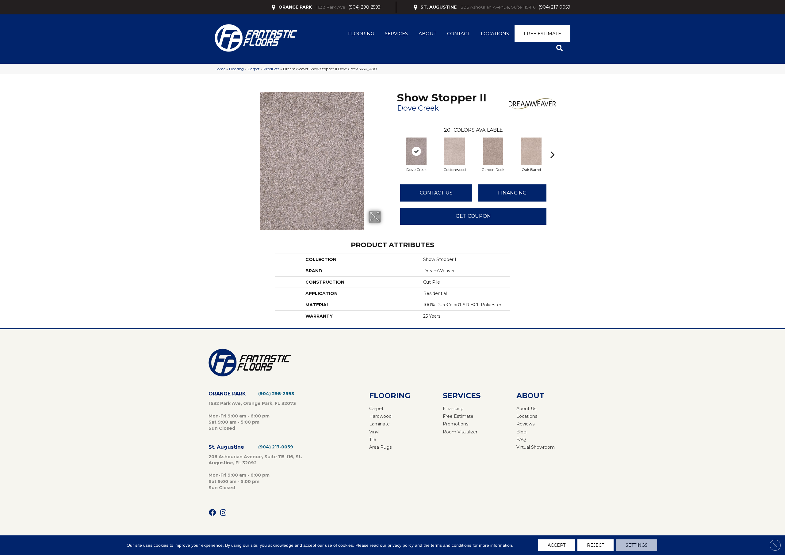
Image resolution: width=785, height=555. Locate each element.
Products (271, 68)
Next (552, 145)
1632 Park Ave (330, 7)
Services (396, 33)
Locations (495, 33)
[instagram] (223, 513)
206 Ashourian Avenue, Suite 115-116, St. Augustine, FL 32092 (255, 460)
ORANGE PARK (295, 7)
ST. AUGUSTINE (438, 7)
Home (220, 68)
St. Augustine (226, 447)
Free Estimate (542, 33)
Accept (556, 545)
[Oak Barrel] (531, 151)
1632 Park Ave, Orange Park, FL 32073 (252, 403)
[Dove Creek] (416, 151)
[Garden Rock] (493, 151)
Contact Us (436, 193)
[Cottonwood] (455, 151)
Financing (512, 193)
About (427, 33)
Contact (458, 33)
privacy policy (401, 545)
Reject (595, 545)
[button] (560, 48)
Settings (637, 545)
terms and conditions (451, 545)
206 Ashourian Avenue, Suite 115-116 (498, 7)
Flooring (361, 33)
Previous (394, 145)
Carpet (253, 68)
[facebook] (212, 513)
